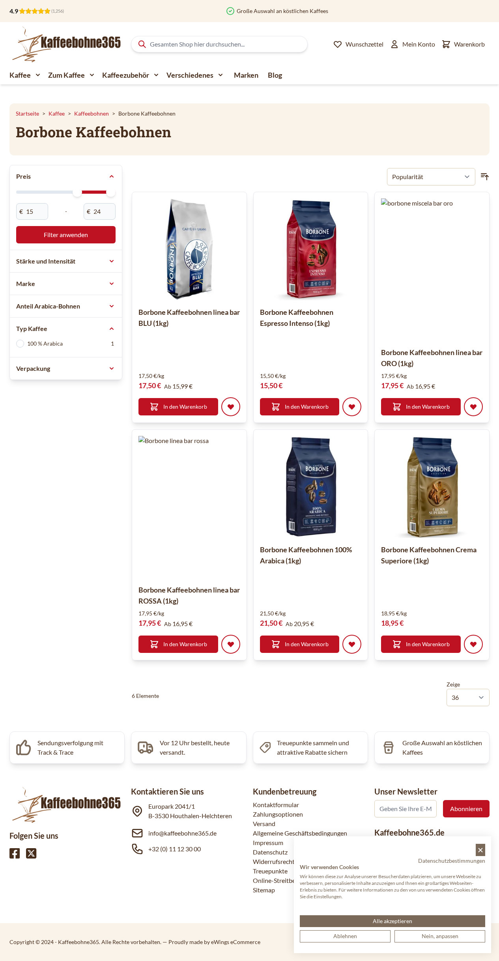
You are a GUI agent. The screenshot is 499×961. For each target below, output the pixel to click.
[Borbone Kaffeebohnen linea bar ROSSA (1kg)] (209, 507)
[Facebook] (14, 853)
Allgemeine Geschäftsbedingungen (300, 833)
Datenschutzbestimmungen (451, 860)
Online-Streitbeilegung (284, 880)
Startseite (27, 113)
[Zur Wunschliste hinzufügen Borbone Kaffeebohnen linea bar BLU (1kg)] (230, 406)
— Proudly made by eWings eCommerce (211, 942)
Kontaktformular (276, 804)
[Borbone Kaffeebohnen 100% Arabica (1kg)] (311, 487)
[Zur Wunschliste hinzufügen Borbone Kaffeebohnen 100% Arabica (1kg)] (351, 644)
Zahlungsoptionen (278, 814)
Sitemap (264, 890)
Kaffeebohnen (91, 113)
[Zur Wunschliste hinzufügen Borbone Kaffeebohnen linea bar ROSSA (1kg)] (230, 644)
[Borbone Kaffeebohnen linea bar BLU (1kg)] (189, 249)
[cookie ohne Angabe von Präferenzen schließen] (480, 850)
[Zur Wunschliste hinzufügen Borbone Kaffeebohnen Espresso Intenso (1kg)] (351, 406)
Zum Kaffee (66, 75)
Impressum (268, 842)
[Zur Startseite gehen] (65, 44)
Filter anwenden (66, 234)
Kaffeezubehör (125, 75)
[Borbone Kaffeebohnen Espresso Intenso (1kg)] (311, 249)
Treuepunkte (270, 871)
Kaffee (20, 75)
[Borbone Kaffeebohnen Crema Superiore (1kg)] (432, 487)
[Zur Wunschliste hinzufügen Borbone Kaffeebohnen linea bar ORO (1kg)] (473, 406)
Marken (246, 75)
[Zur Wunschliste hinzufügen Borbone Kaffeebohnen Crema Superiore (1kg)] (473, 644)
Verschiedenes (189, 75)
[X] (31, 853)
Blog (275, 75)
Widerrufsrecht (274, 861)
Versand (264, 823)
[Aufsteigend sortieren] (485, 176)
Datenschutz (270, 852)
